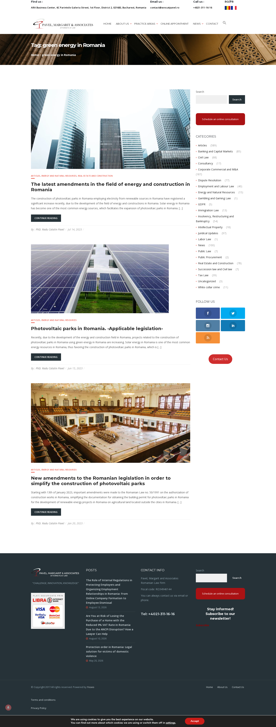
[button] (224, 23)
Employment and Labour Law (216, 186)
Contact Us (220, 359)
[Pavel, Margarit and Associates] (63, 23)
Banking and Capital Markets (215, 151)
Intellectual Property (210, 227)
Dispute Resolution (209, 180)
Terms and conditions (43, 699)
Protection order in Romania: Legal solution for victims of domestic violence (109, 651)
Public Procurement (210, 257)
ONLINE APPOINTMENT (175, 23)
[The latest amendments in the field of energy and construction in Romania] (110, 129)
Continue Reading (46, 218)
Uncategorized (207, 281)
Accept (195, 721)
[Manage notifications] (8, 707)
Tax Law (203, 275)
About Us (222, 687)
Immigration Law (208, 210)
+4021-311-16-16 (202, 7)
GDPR (201, 204)
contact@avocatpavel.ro (164, 7)
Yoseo (90, 687)
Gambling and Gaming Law (214, 198)
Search (200, 91)
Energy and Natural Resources (59, 176)
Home (107, 23)
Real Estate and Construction (95, 176)
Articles (35, 176)
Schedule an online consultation (220, 119)
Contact (212, 23)
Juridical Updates (208, 233)
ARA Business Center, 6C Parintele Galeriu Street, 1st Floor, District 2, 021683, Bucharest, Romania (88, 7)
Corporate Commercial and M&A (218, 169)
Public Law (204, 251)
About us (122, 23)
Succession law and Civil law (215, 269)
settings (170, 723)
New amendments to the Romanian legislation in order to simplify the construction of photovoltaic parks (101, 480)
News (201, 245)
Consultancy (205, 163)
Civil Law (203, 157)
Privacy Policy (38, 708)
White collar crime (209, 287)
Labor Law (204, 239)
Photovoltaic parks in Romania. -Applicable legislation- (97, 328)
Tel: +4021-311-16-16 (158, 614)
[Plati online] (48, 610)
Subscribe (202, 625)
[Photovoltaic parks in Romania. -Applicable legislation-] (100, 278)
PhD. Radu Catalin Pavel (50, 229)
